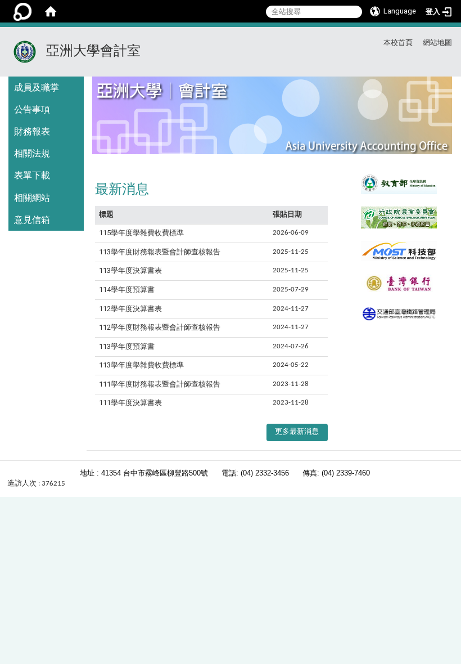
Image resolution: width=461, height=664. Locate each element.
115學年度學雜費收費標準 (141, 232)
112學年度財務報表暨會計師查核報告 (159, 327)
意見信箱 (32, 219)
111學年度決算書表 (130, 402)
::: (352, 41)
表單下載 (32, 175)
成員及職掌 (36, 87)
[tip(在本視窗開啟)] (399, 313)
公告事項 (32, 109)
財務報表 (32, 131)
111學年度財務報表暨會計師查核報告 (159, 384)
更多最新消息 (297, 432)
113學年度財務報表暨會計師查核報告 (159, 252)
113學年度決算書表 (130, 270)
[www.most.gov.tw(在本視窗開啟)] (399, 250)
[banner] (272, 119)
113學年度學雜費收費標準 (141, 365)
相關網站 (32, 197)
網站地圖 (437, 42)
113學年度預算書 (127, 346)
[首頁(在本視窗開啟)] (51, 11)
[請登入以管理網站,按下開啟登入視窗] (22, 11)
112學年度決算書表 (130, 308)
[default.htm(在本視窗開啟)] (399, 283)
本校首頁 (398, 42)
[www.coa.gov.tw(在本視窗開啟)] (399, 217)
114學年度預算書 (127, 289)
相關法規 (32, 153)
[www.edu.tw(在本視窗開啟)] (399, 182)
